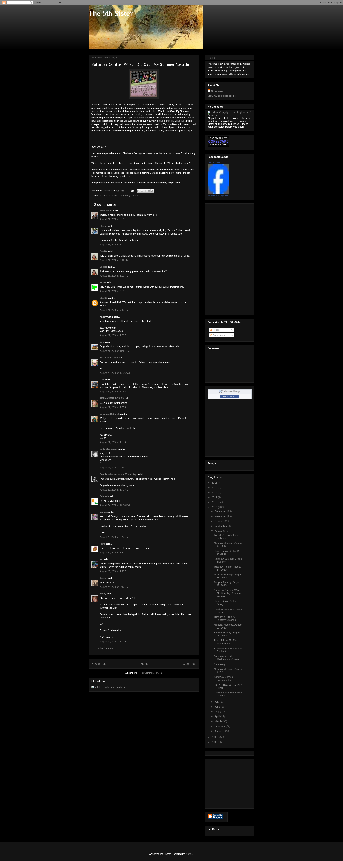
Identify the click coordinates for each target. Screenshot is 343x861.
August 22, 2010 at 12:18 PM (115, 505)
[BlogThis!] (142, 191)
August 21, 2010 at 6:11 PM (114, 260)
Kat (101, 559)
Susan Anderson (109, 357)
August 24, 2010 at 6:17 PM (114, 587)
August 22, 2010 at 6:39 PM (114, 552)
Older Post (189, 663)
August (219, 530)
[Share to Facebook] (149, 191)
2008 (215, 742)
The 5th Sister (111, 13)
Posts (215, 329)
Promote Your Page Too (218, 196)
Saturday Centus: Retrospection (223, 678)
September (221, 525)
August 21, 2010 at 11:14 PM (115, 351)
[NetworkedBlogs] (229, 391)
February (220, 726)
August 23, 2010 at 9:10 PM (114, 571)
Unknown (217, 90)
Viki (102, 342)
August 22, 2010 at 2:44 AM (114, 442)
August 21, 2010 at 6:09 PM (114, 244)
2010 (215, 507)
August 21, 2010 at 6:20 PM (114, 275)
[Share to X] (145, 191)
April (217, 716)
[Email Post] (132, 190)
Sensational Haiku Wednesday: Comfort (227, 658)
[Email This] (138, 191)
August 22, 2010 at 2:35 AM (114, 407)
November (221, 516)
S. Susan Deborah (110, 414)
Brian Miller (106, 210)
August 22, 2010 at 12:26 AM (115, 373)
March (218, 721)
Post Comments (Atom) (151, 672)
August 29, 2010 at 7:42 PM (114, 641)
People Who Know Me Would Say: (118, 474)
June (218, 706)
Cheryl (103, 226)
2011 (215, 502)
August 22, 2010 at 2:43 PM (114, 537)
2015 (215, 482)
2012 (215, 497)
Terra (102, 544)
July (217, 701)
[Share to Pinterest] (152, 191)
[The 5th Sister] (218, 192)
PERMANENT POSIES (112, 398)
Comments (218, 335)
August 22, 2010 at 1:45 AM (114, 391)
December (221, 511)
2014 (215, 487)
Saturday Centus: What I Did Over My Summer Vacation (228, 593)
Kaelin (103, 578)
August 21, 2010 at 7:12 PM (114, 310)
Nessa (103, 282)
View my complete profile (222, 95)
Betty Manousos (108, 449)
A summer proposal (110, 195)
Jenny (103, 593)
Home (144, 663)
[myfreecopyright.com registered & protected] (230, 115)
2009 (215, 737)
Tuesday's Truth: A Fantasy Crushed (225, 618)
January (219, 731)
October (219, 521)
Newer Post (98, 663)
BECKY (104, 298)
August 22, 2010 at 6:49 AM (114, 489)
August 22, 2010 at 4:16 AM (114, 467)
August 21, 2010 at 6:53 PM (114, 291)
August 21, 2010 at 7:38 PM (114, 335)
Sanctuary (219, 664)
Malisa (103, 512)
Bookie (103, 251)
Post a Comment (104, 648)
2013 (215, 492)
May (217, 711)
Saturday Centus (129, 195)
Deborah (104, 496)
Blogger (189, 854)
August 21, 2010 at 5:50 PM (114, 219)
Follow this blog (229, 396)
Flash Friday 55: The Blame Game (225, 642)
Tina (102, 379)
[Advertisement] (222, 258)
